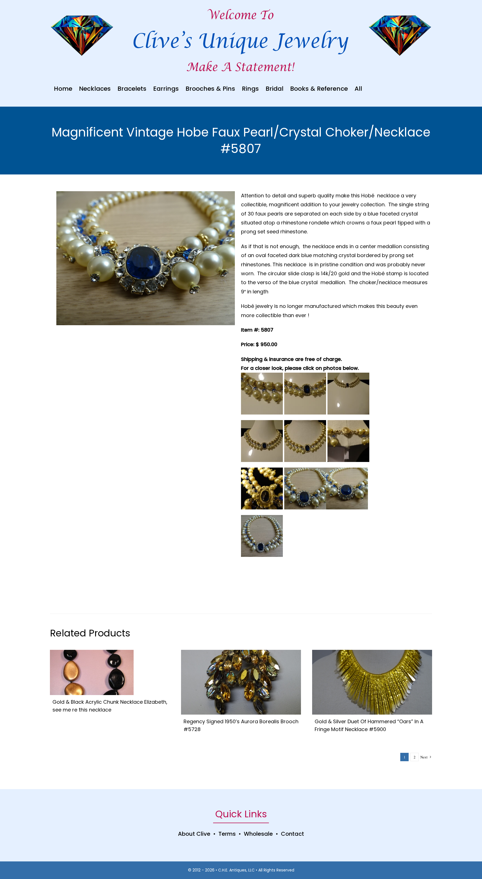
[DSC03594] (241, 652)
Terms (227, 834)
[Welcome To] (241, 8)
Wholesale (258, 834)
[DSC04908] (372, 652)
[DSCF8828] (92, 652)
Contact (292, 834)
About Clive (194, 834)
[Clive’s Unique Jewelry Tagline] (241, 60)
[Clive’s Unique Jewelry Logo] (241, 27)
